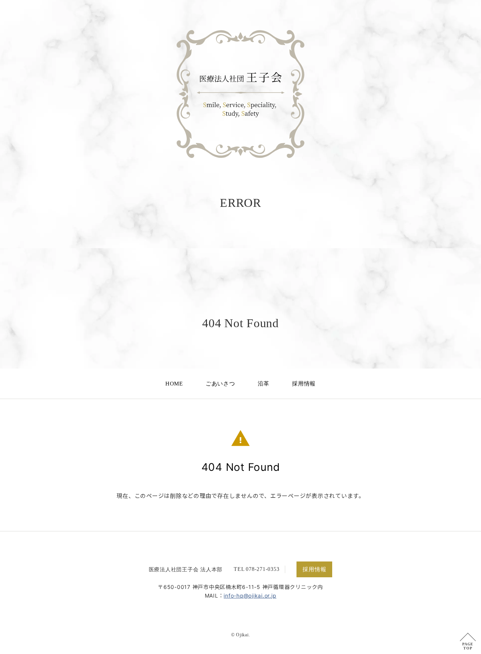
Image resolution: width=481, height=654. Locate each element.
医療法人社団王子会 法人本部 (186, 569)
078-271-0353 (262, 569)
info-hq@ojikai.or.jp (250, 595)
